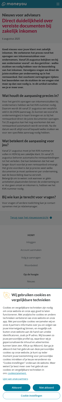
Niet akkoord (46, 387)
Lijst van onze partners (15, 378)
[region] (31, 345)
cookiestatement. (17, 373)
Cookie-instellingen (31, 395)
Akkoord (16, 387)
